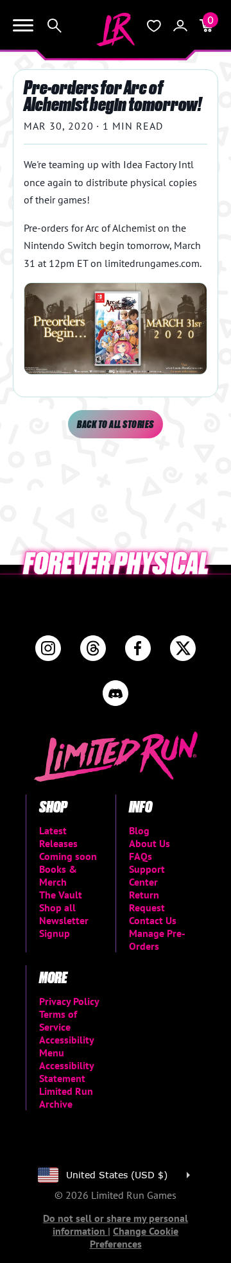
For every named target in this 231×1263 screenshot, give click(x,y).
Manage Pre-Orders (157, 939)
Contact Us (152, 920)
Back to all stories (115, 424)
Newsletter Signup (64, 927)
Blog (139, 830)
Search (54, 25)
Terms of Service (58, 1020)
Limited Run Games (115, 29)
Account (180, 25)
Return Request (147, 901)
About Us (149, 843)
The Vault (60, 894)
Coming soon (68, 856)
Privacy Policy (69, 1001)
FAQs (140, 856)
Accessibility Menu (66, 1046)
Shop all (57, 907)
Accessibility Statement (66, 1072)
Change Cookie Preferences (134, 1237)
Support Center (147, 875)
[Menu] (23, 25)
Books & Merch (58, 875)
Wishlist (154, 25)
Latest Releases (58, 837)
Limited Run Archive (66, 1097)
